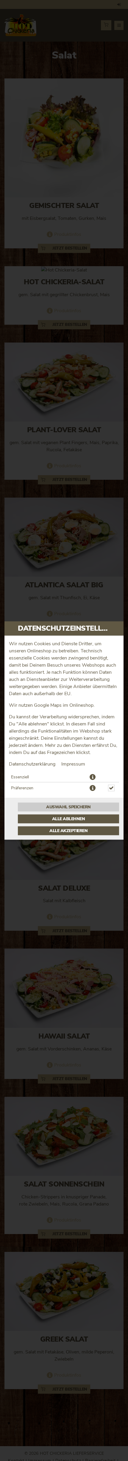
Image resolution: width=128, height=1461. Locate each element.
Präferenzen (22, 788)
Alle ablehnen (68, 819)
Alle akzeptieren (68, 831)
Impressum (73, 764)
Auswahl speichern (68, 807)
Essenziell (20, 777)
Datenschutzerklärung (32, 764)
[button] (93, 777)
